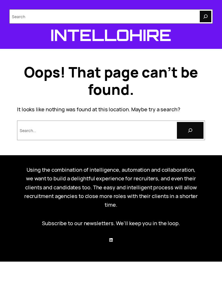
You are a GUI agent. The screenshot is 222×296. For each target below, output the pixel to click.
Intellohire (111, 35)
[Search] (205, 16)
